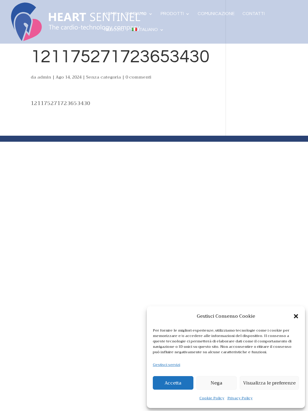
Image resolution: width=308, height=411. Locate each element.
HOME (110, 14)
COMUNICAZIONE (216, 14)
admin (44, 77)
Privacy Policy (240, 398)
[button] (296, 316)
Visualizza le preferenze (269, 383)
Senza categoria (103, 77)
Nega (216, 383)
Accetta (173, 383)
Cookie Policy (211, 398)
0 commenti (138, 77)
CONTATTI (253, 14)
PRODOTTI (172, 14)
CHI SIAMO (136, 14)
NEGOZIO (114, 30)
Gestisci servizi (166, 365)
